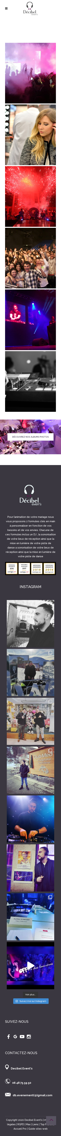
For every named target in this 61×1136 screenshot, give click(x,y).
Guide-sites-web (38, 1128)
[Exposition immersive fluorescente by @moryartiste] (30, 868)
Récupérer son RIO (30, 1007)
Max (28, 1124)
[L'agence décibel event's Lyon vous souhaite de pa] (30, 819)
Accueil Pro (20, 1128)
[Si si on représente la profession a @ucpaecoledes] (30, 916)
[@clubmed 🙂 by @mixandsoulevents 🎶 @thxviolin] (30, 721)
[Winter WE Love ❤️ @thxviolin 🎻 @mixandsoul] (30, 672)
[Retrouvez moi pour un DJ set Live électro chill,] (30, 965)
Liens (35, 1124)
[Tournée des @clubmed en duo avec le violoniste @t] (30, 770)
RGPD (20, 1124)
